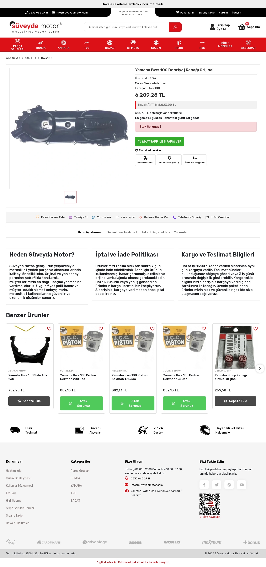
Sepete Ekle (32, 401)
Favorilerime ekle (149, 150)
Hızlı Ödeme (14, 500)
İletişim (236, 12)
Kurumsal (14, 461)
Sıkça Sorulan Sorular (20, 508)
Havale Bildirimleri (18, 523)
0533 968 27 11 (140, 478)
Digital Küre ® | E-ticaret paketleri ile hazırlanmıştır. (133, 562)
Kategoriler (81, 461)
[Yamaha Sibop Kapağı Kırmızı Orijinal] (236, 347)
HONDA (75, 478)
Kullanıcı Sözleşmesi (19, 486)
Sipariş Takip (207, 12)
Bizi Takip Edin (212, 461)
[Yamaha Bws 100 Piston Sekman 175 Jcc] (133, 347)
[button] (245, 27)
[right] (260, 368)
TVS (73, 493)
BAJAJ (75, 500)
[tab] (90, 232)
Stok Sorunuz (83, 403)
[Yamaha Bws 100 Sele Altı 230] (29, 347)
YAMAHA (76, 486)
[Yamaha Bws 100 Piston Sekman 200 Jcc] (81, 347)
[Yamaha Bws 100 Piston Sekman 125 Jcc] (184, 347)
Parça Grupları (80, 471)
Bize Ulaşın (134, 461)
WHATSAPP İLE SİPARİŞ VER (161, 141)
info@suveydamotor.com (147, 484)
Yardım (223, 12)
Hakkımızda (13, 471)
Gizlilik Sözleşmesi (18, 478)
